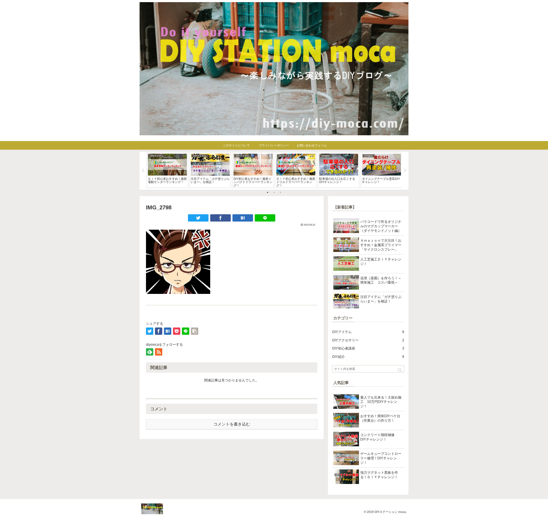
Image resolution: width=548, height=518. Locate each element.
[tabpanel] (167, 170)
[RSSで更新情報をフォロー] (158, 352)
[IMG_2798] (242, 218)
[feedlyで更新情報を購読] (149, 352)
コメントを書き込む (231, 424)
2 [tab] (274, 192)
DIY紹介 (368, 357)
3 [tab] (280, 192)
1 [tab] (267, 192)
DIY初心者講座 (368, 348)
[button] (400, 370)
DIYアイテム (368, 332)
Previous (143, 170)
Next (405, 170)
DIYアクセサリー (368, 340)
